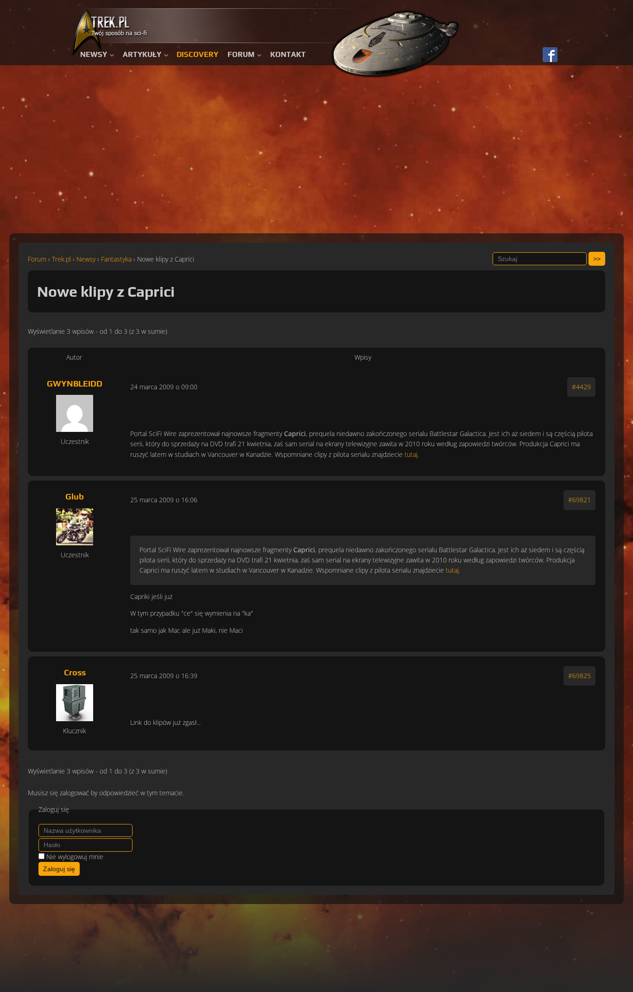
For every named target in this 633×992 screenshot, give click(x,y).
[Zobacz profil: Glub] (74, 526)
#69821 (579, 499)
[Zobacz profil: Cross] (74, 702)
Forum (241, 54)
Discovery (197, 54)
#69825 (579, 675)
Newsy (93, 54)
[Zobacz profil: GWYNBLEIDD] (74, 413)
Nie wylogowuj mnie (74, 856)
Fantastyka (116, 259)
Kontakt (288, 54)
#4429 (581, 386)
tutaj (411, 454)
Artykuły (142, 54)
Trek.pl (61, 259)
